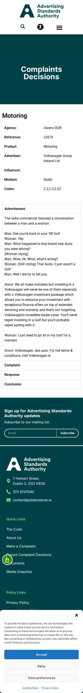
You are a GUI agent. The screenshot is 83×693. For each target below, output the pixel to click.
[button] (76, 615)
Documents (15, 563)
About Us (13, 538)
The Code (14, 529)
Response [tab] (12, 375)
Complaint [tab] (12, 365)
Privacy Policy (50, 687)
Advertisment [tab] (14, 209)
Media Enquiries (19, 571)
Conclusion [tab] (12, 384)
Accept (41, 655)
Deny (41, 666)
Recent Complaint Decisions (28, 555)
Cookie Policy (31, 687)
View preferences (41, 678)
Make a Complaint (21, 546)
